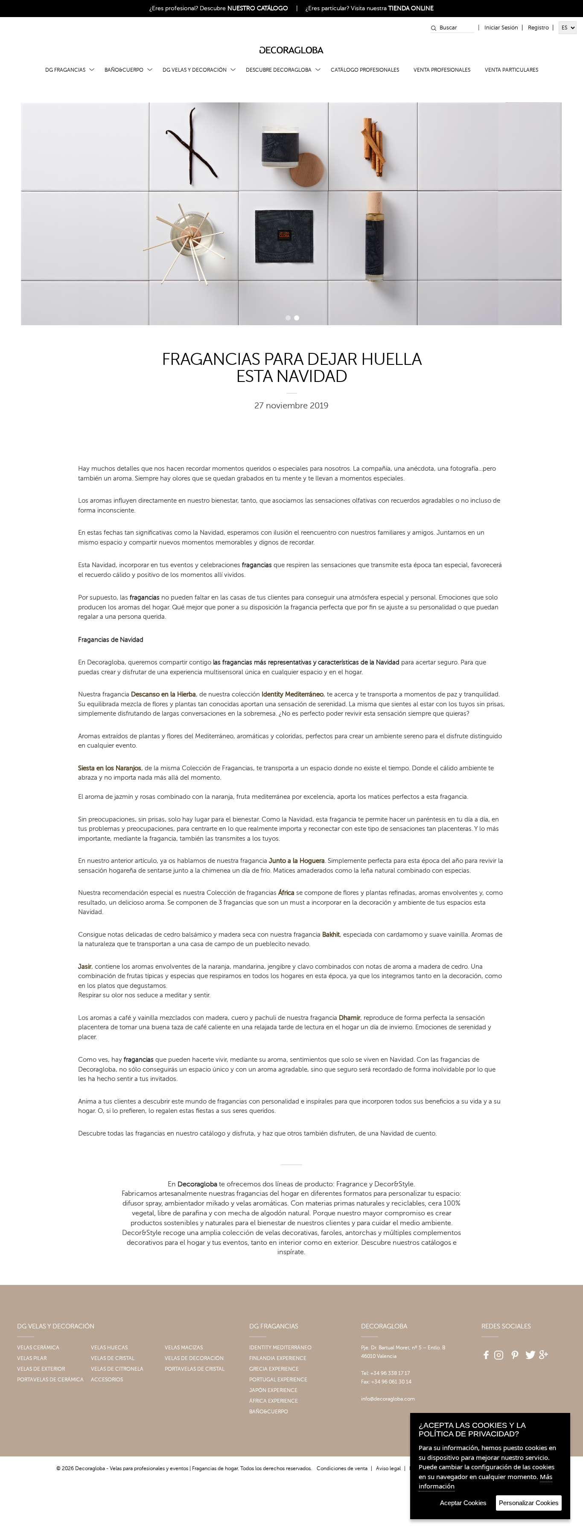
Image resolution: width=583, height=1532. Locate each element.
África (286, 893)
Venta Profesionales (442, 70)
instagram (498, 1351)
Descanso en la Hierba (163, 694)
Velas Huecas (109, 1348)
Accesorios (107, 1380)
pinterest (514, 1351)
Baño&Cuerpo (124, 70)
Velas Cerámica (38, 1348)
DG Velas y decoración (195, 70)
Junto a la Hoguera (297, 861)
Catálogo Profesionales (365, 70)
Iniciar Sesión (501, 28)
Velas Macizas (184, 1348)
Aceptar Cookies (463, 1502)
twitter (529, 1351)
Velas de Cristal (112, 1358)
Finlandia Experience (277, 1358)
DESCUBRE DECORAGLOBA (279, 70)
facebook (483, 1351)
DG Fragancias (65, 70)
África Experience (273, 1401)
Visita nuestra (392, 8)
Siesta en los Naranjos (109, 768)
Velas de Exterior (41, 1369)
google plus (544, 1351)
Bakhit (331, 934)
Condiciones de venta (342, 1468)
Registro (538, 28)
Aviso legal (388, 1468)
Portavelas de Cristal (194, 1369)
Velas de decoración (194, 1358)
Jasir (84, 966)
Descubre (244, 8)
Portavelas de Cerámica (50, 1380)
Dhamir (349, 1018)
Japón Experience (273, 1390)
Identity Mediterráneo (293, 694)
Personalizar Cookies (529, 1502)
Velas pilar (32, 1358)
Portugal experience (278, 1380)
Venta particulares (511, 70)
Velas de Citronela (117, 1369)
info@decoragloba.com (388, 1399)
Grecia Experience (274, 1369)
